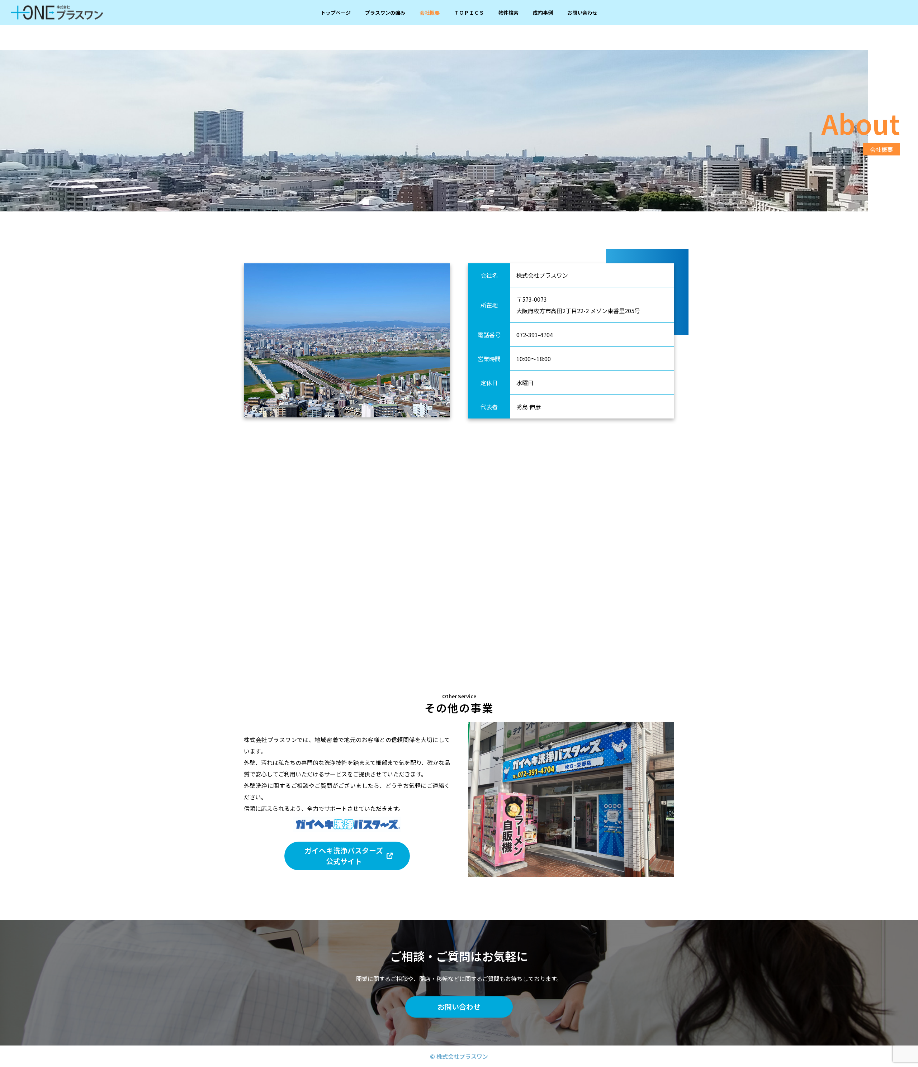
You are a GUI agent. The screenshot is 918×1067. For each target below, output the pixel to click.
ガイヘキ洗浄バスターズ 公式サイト (343, 855)
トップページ (336, 12)
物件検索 (508, 12)
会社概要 (430, 12)
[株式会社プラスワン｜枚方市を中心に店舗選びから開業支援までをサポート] (57, 12)
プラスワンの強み (385, 12)
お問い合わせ (582, 12)
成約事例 (543, 12)
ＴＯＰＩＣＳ (469, 12)
